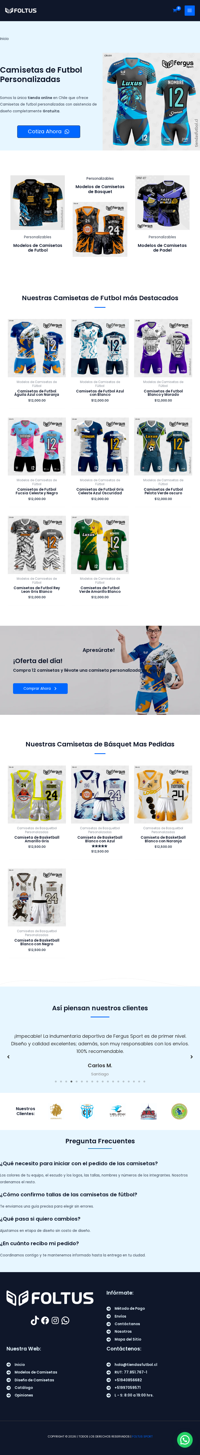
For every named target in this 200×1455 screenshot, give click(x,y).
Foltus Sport (142, 1437)
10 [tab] (102, 1081)
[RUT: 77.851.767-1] (127, 1372)
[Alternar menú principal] (190, 10)
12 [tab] (113, 1081)
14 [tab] (123, 1081)
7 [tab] (87, 1081)
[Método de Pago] (126, 1308)
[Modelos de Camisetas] (32, 1372)
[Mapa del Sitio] (124, 1339)
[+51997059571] (124, 1387)
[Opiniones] (20, 1395)
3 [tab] (66, 1081)
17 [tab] (139, 1081)
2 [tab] (61, 1081)
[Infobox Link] (38, 216)
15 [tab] (128, 1081)
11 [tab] (107, 1081)
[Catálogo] (20, 1387)
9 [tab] (97, 1081)
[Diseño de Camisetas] (30, 1380)
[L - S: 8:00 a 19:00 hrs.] (130, 1395)
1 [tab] (55, 1081)
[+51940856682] (124, 1380)
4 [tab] (71, 1081)
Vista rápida (36, 373)
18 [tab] (144, 1081)
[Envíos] (116, 1316)
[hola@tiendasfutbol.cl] (132, 1364)
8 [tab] (92, 1081)
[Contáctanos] (123, 1324)
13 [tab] (118, 1081)
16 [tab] (133, 1081)
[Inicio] (16, 1364)
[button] (8, 1056)
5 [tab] (76, 1081)
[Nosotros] (119, 1331)
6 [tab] (81, 1081)
